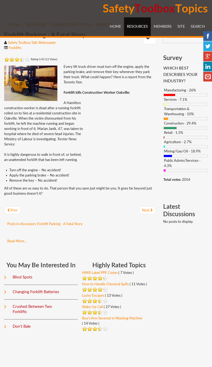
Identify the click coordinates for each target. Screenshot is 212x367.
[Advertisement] (121, 129)
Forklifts (15, 48)
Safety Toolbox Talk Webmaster (32, 42)
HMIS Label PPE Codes (100, 273)
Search (198, 27)
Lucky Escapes (93, 295)
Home (115, 27)
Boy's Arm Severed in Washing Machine (112, 318)
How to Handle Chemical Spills (105, 284)
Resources (137, 27)
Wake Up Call (92, 307)
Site (181, 27)
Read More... (17, 241)
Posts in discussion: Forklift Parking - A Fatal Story (45, 224)
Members (163, 27)
